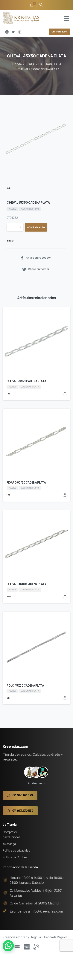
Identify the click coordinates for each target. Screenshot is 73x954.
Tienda (17, 64)
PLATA (30, 64)
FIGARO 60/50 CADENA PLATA (26, 483)
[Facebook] (7, 32)
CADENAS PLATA (49, 64)
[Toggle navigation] (66, 18)
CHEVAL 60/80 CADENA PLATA (26, 584)
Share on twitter (38, 269)
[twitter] (13, 32)
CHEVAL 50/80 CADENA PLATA (26, 381)
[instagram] (19, 32)
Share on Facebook (38, 257)
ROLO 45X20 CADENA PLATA (25, 686)
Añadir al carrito (36, 227)
